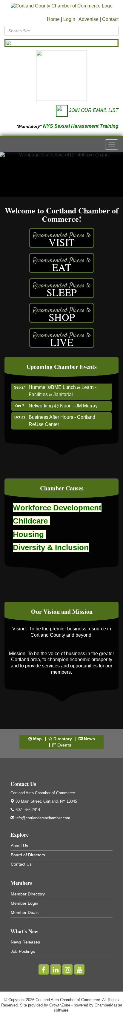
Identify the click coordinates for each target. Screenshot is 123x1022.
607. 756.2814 (27, 809)
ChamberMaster (108, 1005)
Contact (110, 19)
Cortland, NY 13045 (46, 801)
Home (53, 19)
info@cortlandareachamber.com (42, 818)
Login (69, 19)
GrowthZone (59, 1005)
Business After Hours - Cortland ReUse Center (62, 417)
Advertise (89, 19)
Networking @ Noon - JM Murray (63, 402)
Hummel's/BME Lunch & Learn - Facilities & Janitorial (62, 387)
